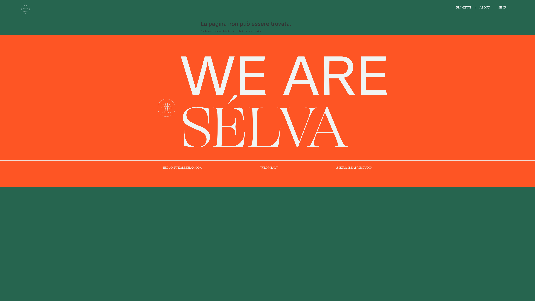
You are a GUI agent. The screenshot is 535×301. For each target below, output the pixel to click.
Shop (502, 7)
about (485, 7)
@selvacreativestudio (354, 167)
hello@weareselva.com (182, 167)
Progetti (463, 7)
